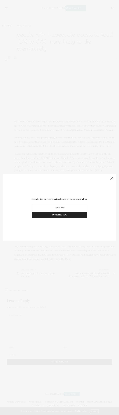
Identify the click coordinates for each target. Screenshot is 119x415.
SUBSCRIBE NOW (59, 215)
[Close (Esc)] (112, 178)
